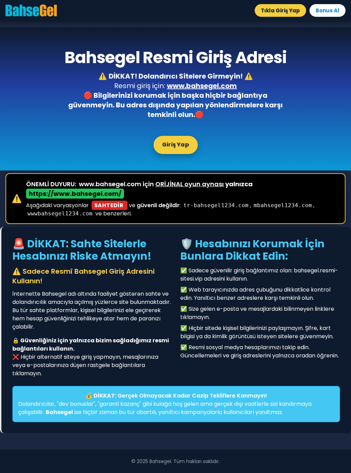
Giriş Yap (175, 145)
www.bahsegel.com (202, 86)
